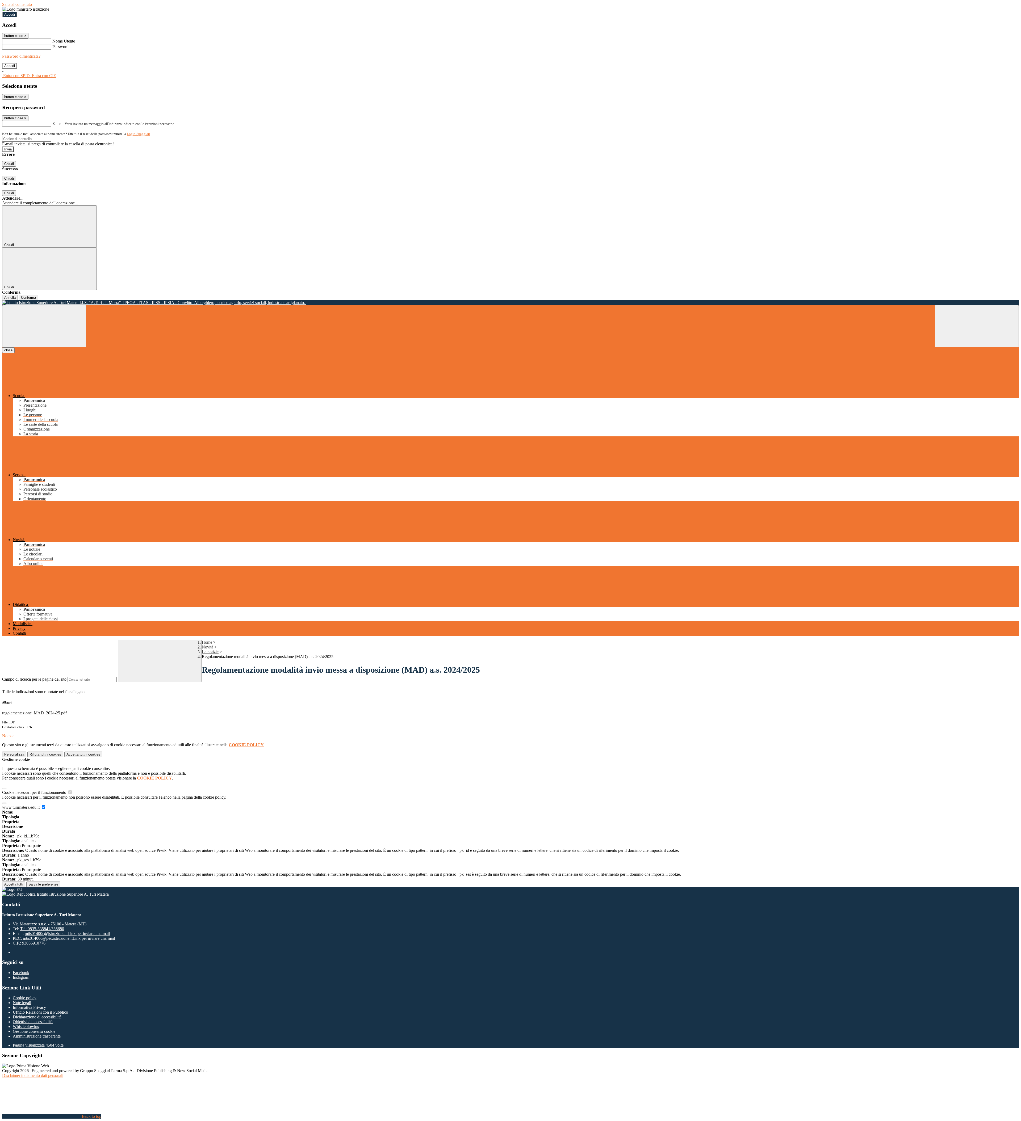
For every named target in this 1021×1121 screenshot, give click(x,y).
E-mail (58, 123)
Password (60, 46)
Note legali (22, 1002)
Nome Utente (63, 41)
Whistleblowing (26, 1026)
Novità (207, 647)
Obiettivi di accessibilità (33, 1021)
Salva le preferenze (43, 884)
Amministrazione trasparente (37, 1036)
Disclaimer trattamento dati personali (32, 1075)
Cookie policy (24, 998)
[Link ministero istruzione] (25, 9)
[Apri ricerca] (977, 326)
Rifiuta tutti (45, 754)
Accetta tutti (83, 754)
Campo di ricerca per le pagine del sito (34, 679)
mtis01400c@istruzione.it (67, 933)
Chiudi (9, 164)
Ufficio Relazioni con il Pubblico (40, 1012)
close (8, 350)
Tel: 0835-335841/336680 (42, 928)
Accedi (9, 14)
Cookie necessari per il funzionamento (34, 792)
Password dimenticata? (21, 56)
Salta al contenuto (17, 4)
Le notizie (210, 652)
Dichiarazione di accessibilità (37, 1017)
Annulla (10, 298)
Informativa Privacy (29, 1007)
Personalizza (14, 754)
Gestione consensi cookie (34, 1031)
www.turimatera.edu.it (21, 807)
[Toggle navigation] (44, 326)
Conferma (28, 298)
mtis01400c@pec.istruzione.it (69, 938)
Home (207, 642)
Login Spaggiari (138, 134)
